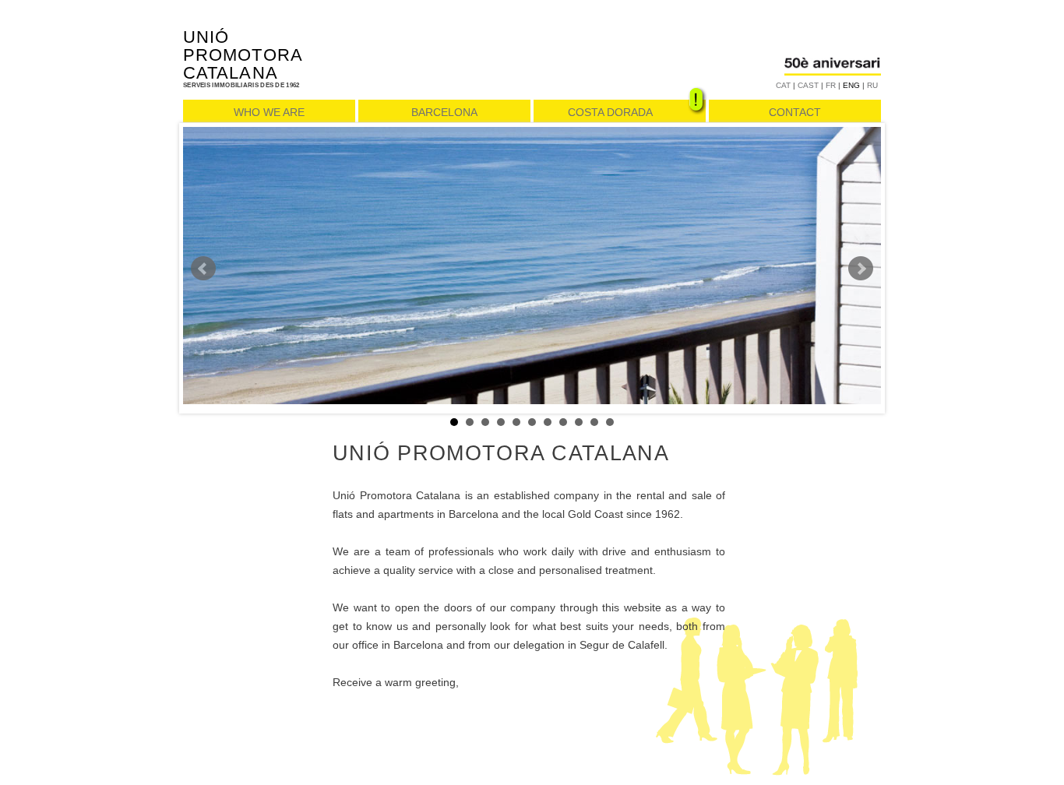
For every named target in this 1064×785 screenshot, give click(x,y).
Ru (872, 85)
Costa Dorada (610, 112)
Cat (783, 85)
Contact (795, 112)
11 (610, 422)
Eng (851, 85)
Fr (831, 85)
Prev (203, 268)
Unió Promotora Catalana (242, 55)
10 (594, 422)
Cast (808, 85)
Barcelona (444, 112)
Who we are (269, 112)
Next (860, 268)
